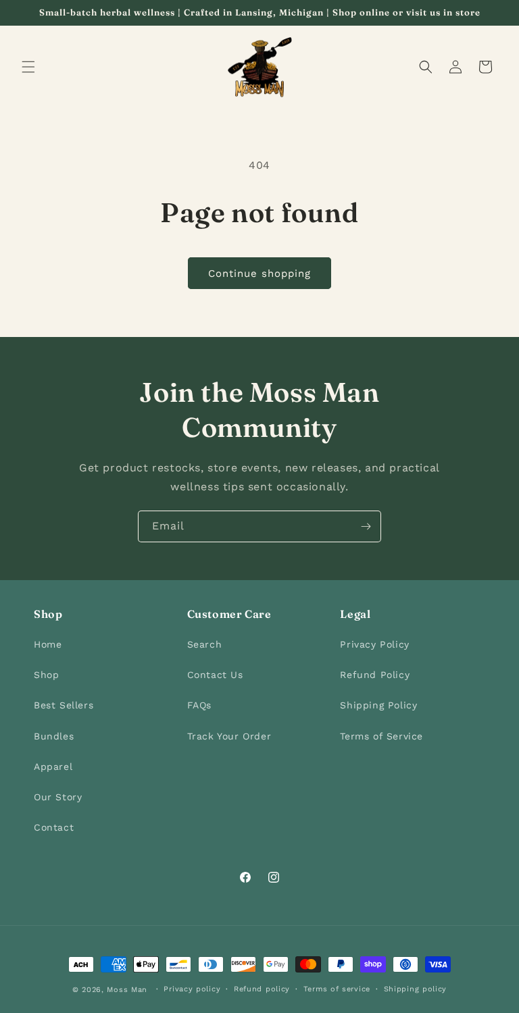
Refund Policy (375, 674)
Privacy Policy (374, 644)
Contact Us (215, 674)
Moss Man (127, 989)
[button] (28, 67)
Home (47, 644)
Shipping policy (415, 989)
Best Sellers (63, 705)
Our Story (58, 796)
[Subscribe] (365, 526)
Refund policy (262, 989)
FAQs (199, 705)
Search (204, 644)
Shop (46, 674)
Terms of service (336, 989)
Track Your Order (229, 736)
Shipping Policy (378, 705)
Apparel (53, 766)
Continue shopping (259, 273)
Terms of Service (381, 736)
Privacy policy (192, 989)
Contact (54, 827)
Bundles (54, 736)
